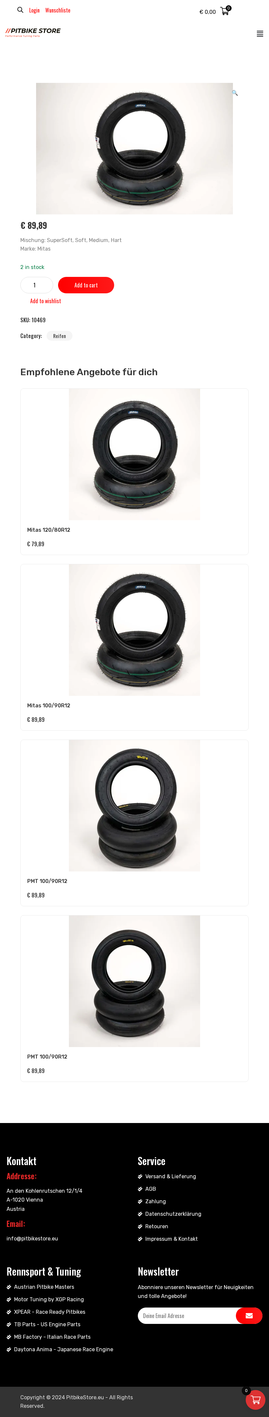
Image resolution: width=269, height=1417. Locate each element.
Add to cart (86, 285)
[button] (260, 34)
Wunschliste (57, 10)
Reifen (59, 335)
